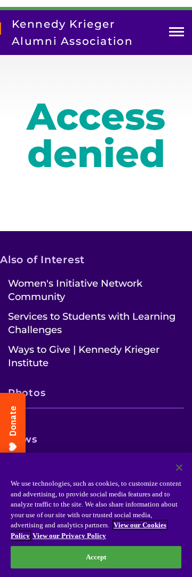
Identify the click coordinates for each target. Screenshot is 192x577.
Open (176, 34)
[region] (96, 515)
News (22, 439)
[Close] (179, 467)
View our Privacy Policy (69, 536)
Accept (96, 557)
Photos (26, 393)
